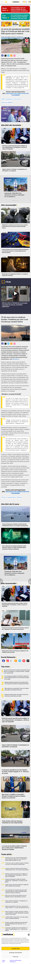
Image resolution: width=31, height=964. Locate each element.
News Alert (4, 9)
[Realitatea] (13, 2)
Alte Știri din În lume (10, 504)
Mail (14, 56)
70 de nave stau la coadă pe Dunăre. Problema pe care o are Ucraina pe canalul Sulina (14, 319)
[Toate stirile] (5, 2)
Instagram (7, 661)
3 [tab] (15, 200)
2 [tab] (14, 200)
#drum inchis (17, 99)
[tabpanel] (15, 187)
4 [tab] (17, 200)
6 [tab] (19, 313)
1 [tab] (12, 200)
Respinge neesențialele (15, 952)
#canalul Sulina (12, 497)
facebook (3, 661)
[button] (28, 934)
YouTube (23, 661)
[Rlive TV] (29, 2)
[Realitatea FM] (23, 2)
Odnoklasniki (11, 56)
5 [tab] (18, 200)
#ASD (3, 99)
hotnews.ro (16, 359)
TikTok (28, 661)
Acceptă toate (15, 948)
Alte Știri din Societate (11, 125)
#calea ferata (9, 99)
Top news (5, 667)
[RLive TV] (6, 282)
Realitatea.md (20, 36)
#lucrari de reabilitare (7, 102)
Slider (12, 324)
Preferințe (15, 956)
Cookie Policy (3, 961)
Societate (13, 36)
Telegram (8, 56)
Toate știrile (6, 854)
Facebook (2, 56)
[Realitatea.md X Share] (5, 56)
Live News (4, 17)
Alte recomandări (8, 205)
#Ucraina (19, 497)
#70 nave (4, 497)
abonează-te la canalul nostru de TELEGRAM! (17, 94)
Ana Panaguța (18, 324)
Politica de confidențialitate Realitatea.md (15, 961)
